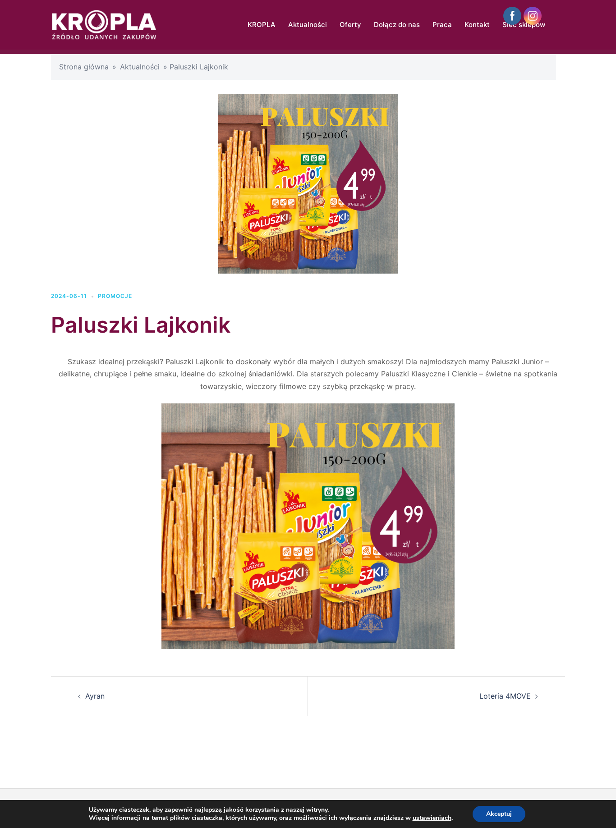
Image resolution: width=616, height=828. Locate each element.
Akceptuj (499, 814)
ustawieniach (432, 818)
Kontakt (477, 24)
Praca (442, 24)
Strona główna (84, 66)
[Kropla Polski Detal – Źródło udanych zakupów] (104, 23)
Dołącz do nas (397, 24)
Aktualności (307, 24)
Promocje (115, 296)
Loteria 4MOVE (505, 695)
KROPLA (262, 24)
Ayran (95, 695)
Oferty (350, 24)
